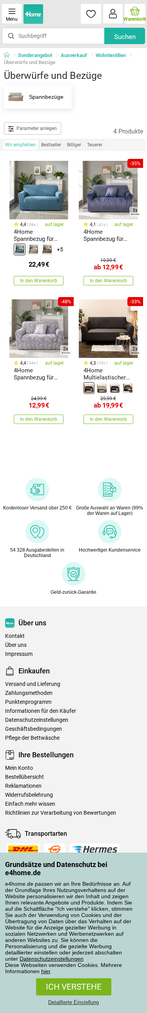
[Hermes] (94, 849)
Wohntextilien (111, 55)
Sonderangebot (35, 55)
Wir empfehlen (20, 145)
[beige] (33, 249)
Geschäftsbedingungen (33, 729)
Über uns (16, 645)
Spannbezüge (46, 97)
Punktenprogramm (28, 702)
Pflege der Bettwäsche (32, 738)
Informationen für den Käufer (40, 711)
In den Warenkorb (38, 280)
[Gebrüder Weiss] (54, 849)
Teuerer (94, 145)
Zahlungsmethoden (29, 693)
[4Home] (9, 55)
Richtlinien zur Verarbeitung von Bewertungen (60, 813)
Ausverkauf (74, 55)
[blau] (19, 249)
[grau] (128, 388)
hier (45, 971)
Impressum (19, 654)
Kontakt (15, 636)
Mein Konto (19, 768)
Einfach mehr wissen (30, 804)
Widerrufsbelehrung (29, 795)
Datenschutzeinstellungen (51, 959)
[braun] (47, 249)
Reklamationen (23, 786)
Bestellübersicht (24, 777)
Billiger (74, 145)
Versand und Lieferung (32, 684)
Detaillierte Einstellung (73, 1002)
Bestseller (51, 145)
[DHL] (23, 849)
